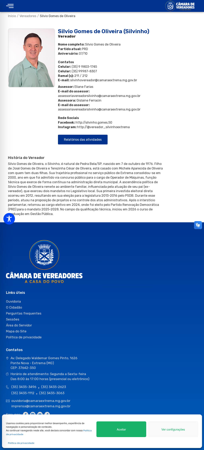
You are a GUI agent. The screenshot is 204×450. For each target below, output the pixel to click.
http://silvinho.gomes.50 (94, 122)
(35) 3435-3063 (51, 393)
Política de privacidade (21, 443)
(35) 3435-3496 (23, 387)
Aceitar (121, 429)
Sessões (12, 319)
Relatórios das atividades (83, 139)
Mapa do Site (16, 331)
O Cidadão (14, 307)
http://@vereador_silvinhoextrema (103, 127)
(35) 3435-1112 (22, 393)
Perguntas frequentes (23, 313)
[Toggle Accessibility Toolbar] (9, 219)
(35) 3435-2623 (53, 387)
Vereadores (28, 16)
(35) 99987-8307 (84, 71)
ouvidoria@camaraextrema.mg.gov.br (41, 401)
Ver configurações (173, 429)
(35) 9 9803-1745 (84, 67)
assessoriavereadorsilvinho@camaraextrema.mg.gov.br (99, 96)
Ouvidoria (13, 301)
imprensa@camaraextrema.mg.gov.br (41, 406)
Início (12, 16)
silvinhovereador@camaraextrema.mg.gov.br (103, 80)
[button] (10, 6)
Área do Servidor (19, 325)
